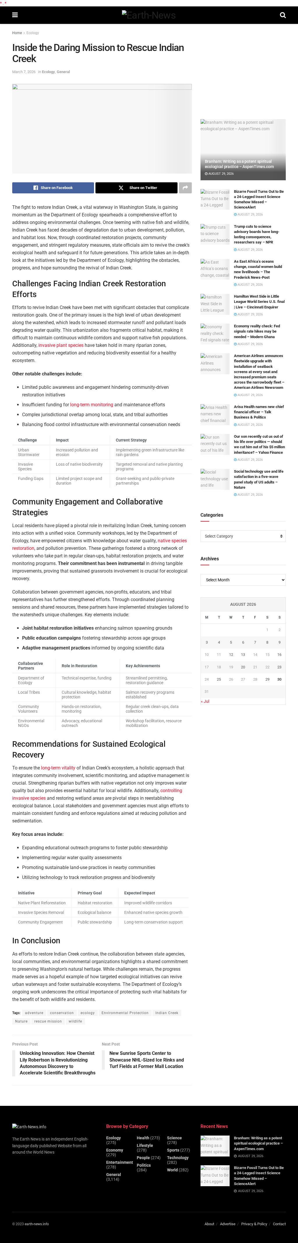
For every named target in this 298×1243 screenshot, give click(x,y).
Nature (21, 1021)
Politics (144, 1165)
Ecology (32, 33)
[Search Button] (283, 15)
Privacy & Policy (254, 1224)
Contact (279, 1224)
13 (243, 654)
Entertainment (119, 1162)
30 (279, 679)
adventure (34, 1013)
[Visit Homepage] (149, 15)
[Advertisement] (244, 69)
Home (17, 33)
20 (243, 667)
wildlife (75, 1021)
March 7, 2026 (24, 72)
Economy (114, 1150)
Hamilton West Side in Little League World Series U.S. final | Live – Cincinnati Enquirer (259, 301)
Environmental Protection (125, 1013)
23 (279, 667)
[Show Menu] (15, 15)
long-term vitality (58, 768)
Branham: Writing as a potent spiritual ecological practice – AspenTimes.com (258, 1143)
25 (219, 679)
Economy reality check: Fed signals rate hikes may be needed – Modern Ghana (257, 331)
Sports (173, 1150)
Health (143, 1138)
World (172, 1170)
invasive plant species (61, 345)
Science (174, 1138)
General (63, 72)
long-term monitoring (91, 404)
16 (279, 654)
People (143, 1157)
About (209, 1224)
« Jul (205, 701)
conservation (62, 1013)
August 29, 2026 (220, 174)
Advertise (227, 1224)
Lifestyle (145, 1145)
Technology (178, 1157)
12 (231, 654)
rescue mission (48, 1021)
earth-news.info (37, 1224)
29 (267, 679)
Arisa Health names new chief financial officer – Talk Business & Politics (259, 412)
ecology (88, 1013)
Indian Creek (166, 1013)
